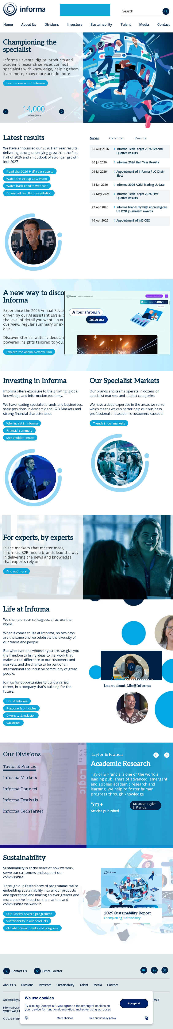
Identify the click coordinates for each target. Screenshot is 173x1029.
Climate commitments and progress (32, 928)
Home (8, 24)
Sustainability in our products (27, 921)
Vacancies (13, 722)
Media (144, 24)
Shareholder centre (20, 437)
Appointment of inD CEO (133, 220)
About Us (28, 24)
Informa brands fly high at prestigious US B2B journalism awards (142, 209)
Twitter (165, 971)
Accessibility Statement (16, 1000)
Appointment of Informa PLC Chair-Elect (140, 173)
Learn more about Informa (25, 83)
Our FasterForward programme (29, 914)
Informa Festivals (20, 800)
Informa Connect (20, 788)
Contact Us (19, 971)
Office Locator (52, 971)
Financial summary (19, 430)
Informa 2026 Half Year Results (137, 162)
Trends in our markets (109, 423)
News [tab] (94, 138)
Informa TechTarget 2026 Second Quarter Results (139, 151)
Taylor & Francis (19, 766)
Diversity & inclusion (20, 715)
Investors (74, 24)
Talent (125, 24)
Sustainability (101, 24)
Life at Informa (17, 701)
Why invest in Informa (22, 423)
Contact (163, 24)
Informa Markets (20, 777)
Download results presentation (28, 193)
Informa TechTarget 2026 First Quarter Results (137, 196)
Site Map (154, 1000)
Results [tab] (140, 138)
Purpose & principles (21, 708)
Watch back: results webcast (27, 186)
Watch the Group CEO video (26, 178)
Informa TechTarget (23, 811)
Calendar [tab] (116, 138)
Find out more (16, 571)
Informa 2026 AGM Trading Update (140, 185)
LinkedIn (155, 971)
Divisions (52, 24)
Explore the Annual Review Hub (29, 352)
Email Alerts (144, 971)
